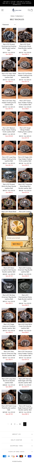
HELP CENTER (16, 440)
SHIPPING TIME (16, 445)
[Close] (31, 214)
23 (20, 424)
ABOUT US (16, 434)
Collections (19, 16)
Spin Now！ (17, 244)
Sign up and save (16, 451)
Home (12, 16)
